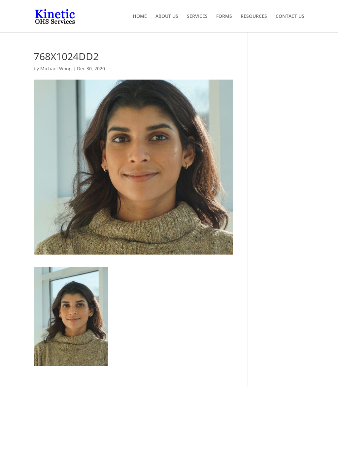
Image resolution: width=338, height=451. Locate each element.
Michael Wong (56, 68)
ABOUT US (166, 16)
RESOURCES (254, 16)
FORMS (224, 16)
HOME (140, 16)
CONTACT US (290, 16)
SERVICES (197, 16)
